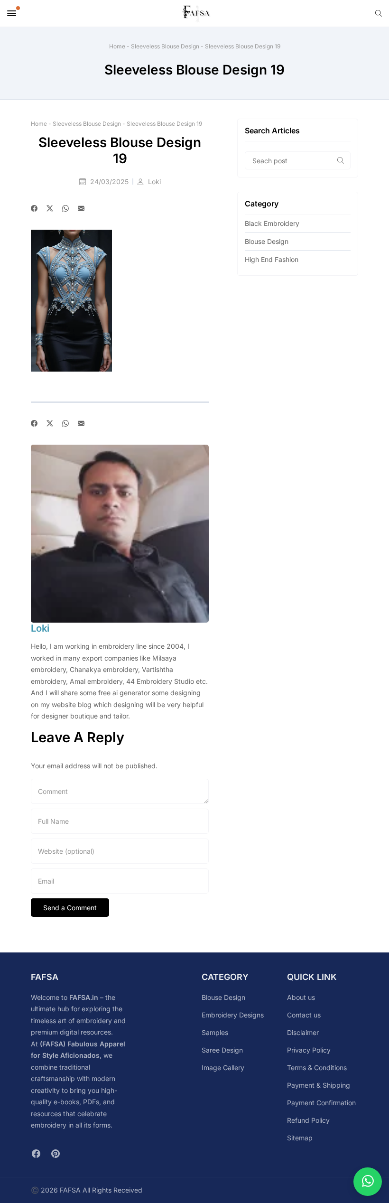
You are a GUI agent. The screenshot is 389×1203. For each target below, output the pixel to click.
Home (117, 46)
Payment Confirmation (321, 1103)
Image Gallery (223, 1067)
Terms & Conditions (317, 1067)
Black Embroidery (272, 223)
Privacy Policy (309, 1050)
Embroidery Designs (233, 1015)
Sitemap (300, 1138)
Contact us (304, 1015)
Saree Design (222, 1050)
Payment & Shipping (318, 1085)
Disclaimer (303, 1032)
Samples (215, 1032)
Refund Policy (308, 1120)
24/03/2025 (110, 181)
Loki (154, 181)
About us (301, 997)
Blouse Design (266, 241)
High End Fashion (271, 259)
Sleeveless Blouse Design (165, 46)
